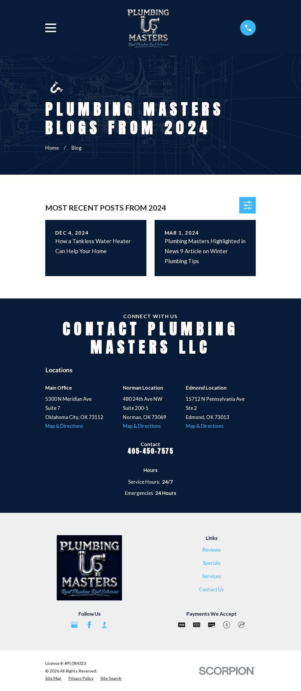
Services (211, 576)
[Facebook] (89, 624)
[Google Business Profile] (74, 624)
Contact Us (211, 589)
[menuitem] (53, 678)
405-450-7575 (151, 451)
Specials (211, 563)
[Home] (148, 28)
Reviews (211, 550)
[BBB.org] (104, 624)
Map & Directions (64, 426)
